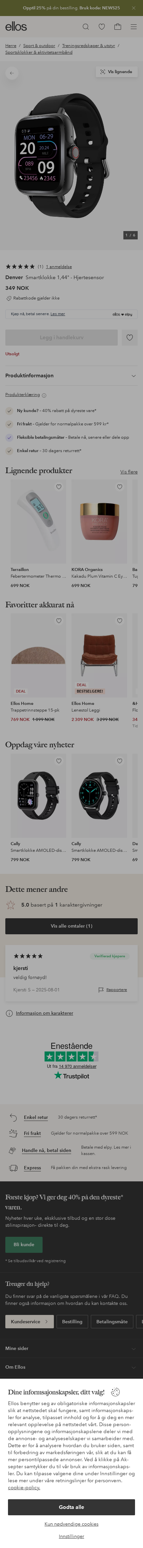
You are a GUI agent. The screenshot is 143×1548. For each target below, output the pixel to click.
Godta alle (71, 1507)
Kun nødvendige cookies (71, 1524)
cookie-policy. (24, 1488)
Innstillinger (71, 1536)
